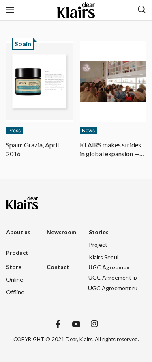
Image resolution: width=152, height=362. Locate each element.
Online (14, 279)
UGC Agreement (110, 267)
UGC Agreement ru (112, 287)
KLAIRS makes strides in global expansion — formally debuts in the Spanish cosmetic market (110, 150)
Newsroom (61, 231)
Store (13, 266)
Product (17, 252)
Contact (58, 266)
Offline (15, 292)
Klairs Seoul (103, 257)
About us (18, 231)
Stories (99, 231)
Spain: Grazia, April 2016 (32, 149)
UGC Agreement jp (112, 277)
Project (98, 244)
